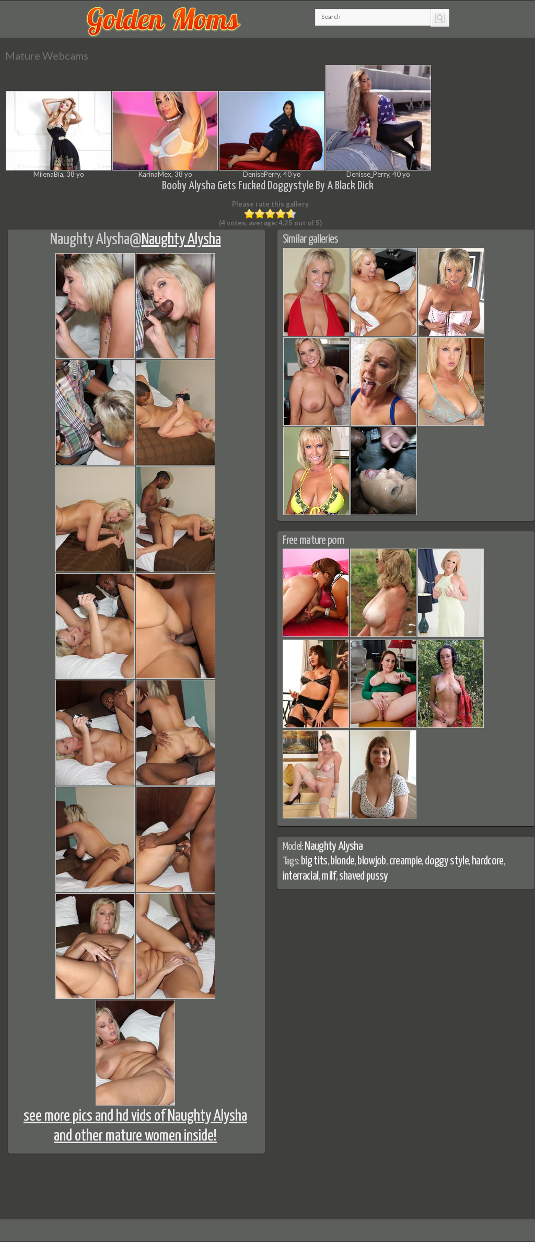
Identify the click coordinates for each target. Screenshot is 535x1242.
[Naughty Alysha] (316, 334)
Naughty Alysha (90, 239)
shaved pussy (363, 876)
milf (328, 876)
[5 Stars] (291, 214)
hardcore (488, 861)
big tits (314, 861)
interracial (301, 876)
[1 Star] (249, 214)
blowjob (371, 861)
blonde (342, 861)
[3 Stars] (270, 214)
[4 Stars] (280, 214)
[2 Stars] (259, 214)
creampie (405, 861)
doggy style (447, 861)
